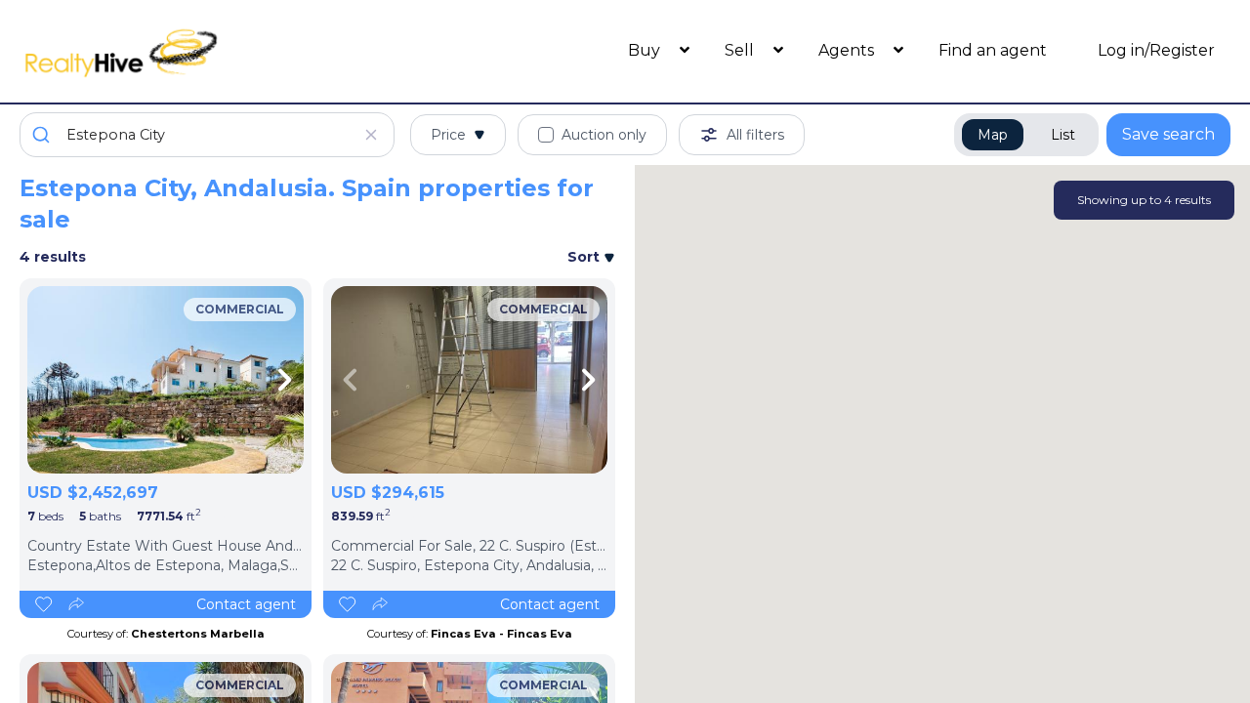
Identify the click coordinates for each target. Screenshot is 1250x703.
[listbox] (165, 380)
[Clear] (371, 134)
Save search (1168, 134)
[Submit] (43, 134)
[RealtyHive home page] (171, 51)
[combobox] (207, 134)
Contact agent (246, 604)
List (1063, 135)
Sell (741, 50)
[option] (165, 380)
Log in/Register (1156, 50)
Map (993, 135)
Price (448, 135)
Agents (848, 50)
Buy (646, 50)
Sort (585, 257)
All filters (755, 135)
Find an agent (992, 50)
